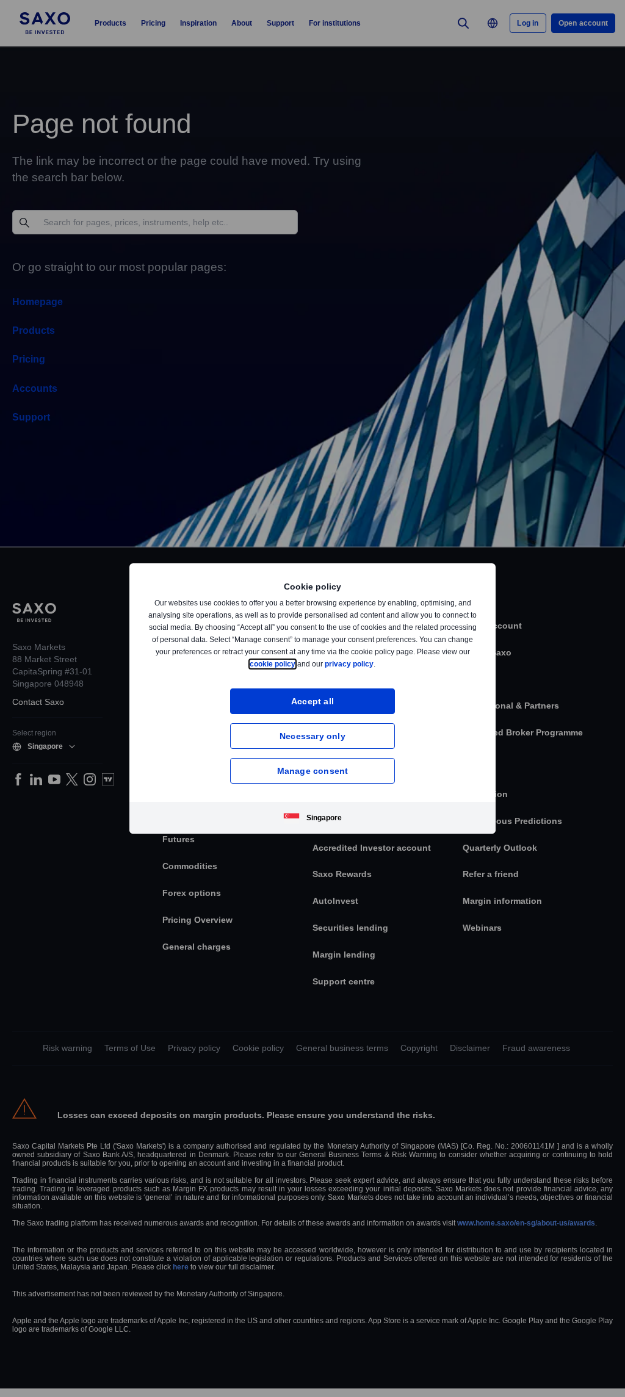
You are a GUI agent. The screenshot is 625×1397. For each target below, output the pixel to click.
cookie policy (300, 663)
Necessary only (312, 736)
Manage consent (313, 770)
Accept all (313, 701)
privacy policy (378, 663)
